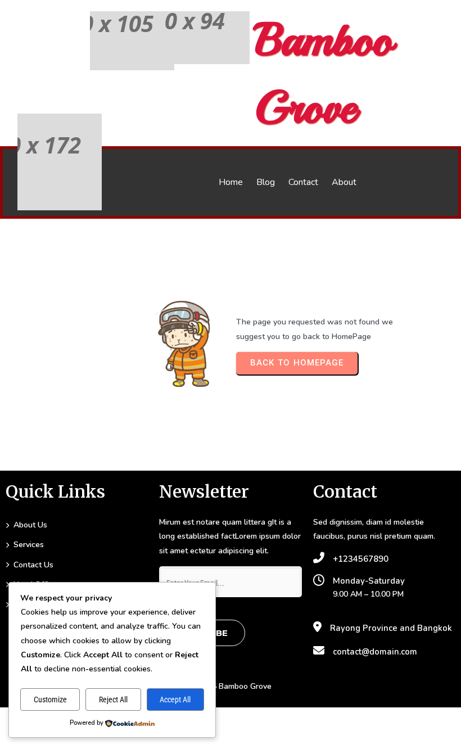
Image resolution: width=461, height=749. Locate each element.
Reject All (113, 699)
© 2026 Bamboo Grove (230, 686)
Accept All (175, 699)
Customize (50, 699)
